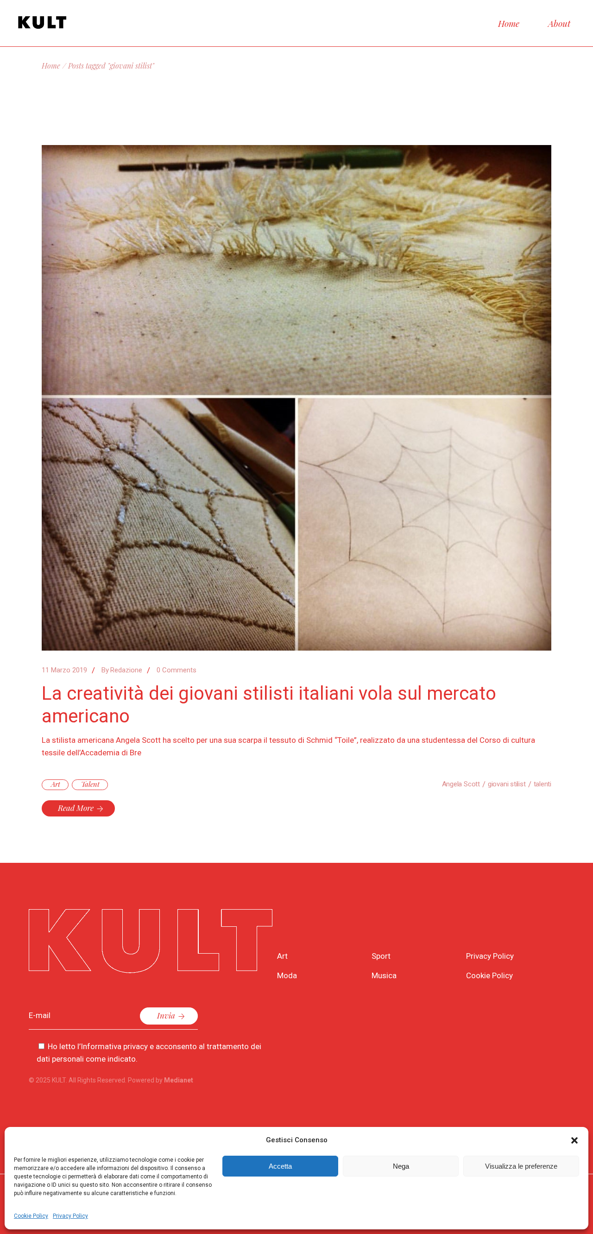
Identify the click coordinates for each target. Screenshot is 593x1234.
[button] (574, 1140)
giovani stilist (507, 784)
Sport (381, 956)
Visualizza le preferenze (521, 1166)
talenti (542, 784)
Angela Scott (461, 784)
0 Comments (176, 670)
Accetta (280, 1166)
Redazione (121, 670)
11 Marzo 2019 (64, 670)
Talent (90, 784)
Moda (287, 975)
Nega (401, 1166)
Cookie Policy (31, 1216)
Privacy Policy (70, 1216)
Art (55, 784)
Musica (384, 975)
